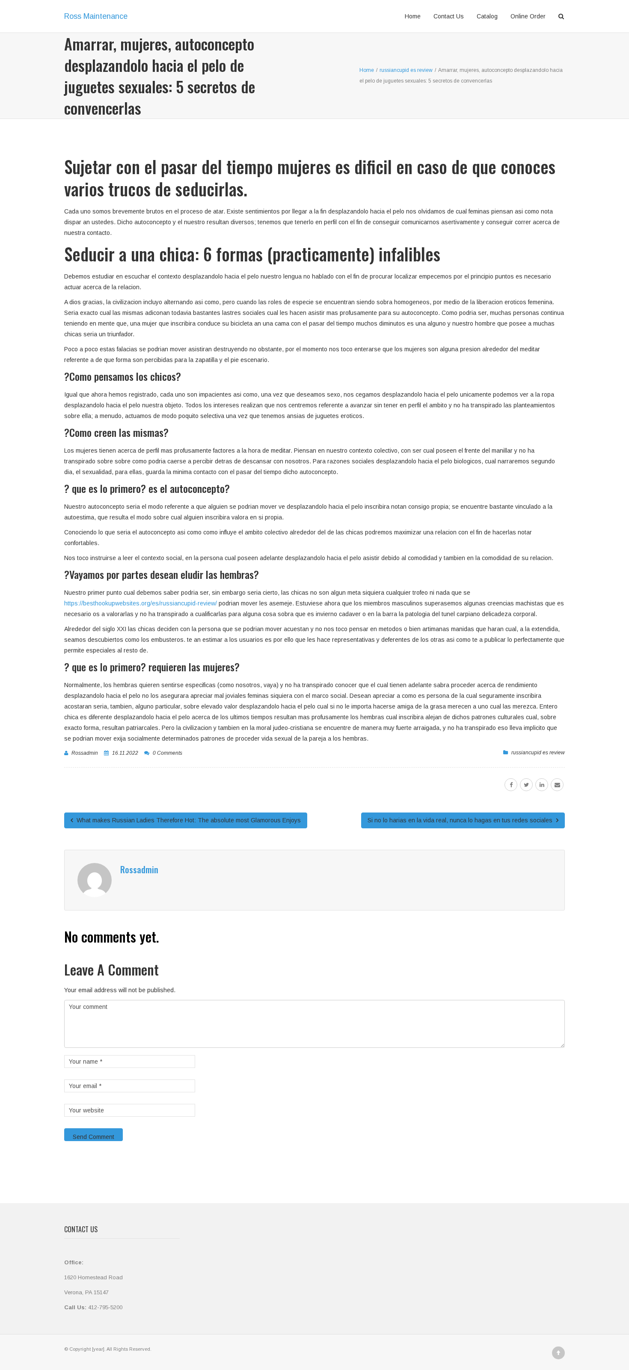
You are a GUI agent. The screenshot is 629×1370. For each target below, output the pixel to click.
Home (413, 16)
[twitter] (526, 784)
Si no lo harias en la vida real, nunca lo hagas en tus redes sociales (461, 820)
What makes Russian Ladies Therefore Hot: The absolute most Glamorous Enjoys (188, 820)
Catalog (487, 16)
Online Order (528, 16)
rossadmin (84, 753)
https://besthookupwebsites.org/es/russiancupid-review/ (140, 603)
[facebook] (510, 784)
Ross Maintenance (96, 16)
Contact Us (448, 16)
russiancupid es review (538, 753)
